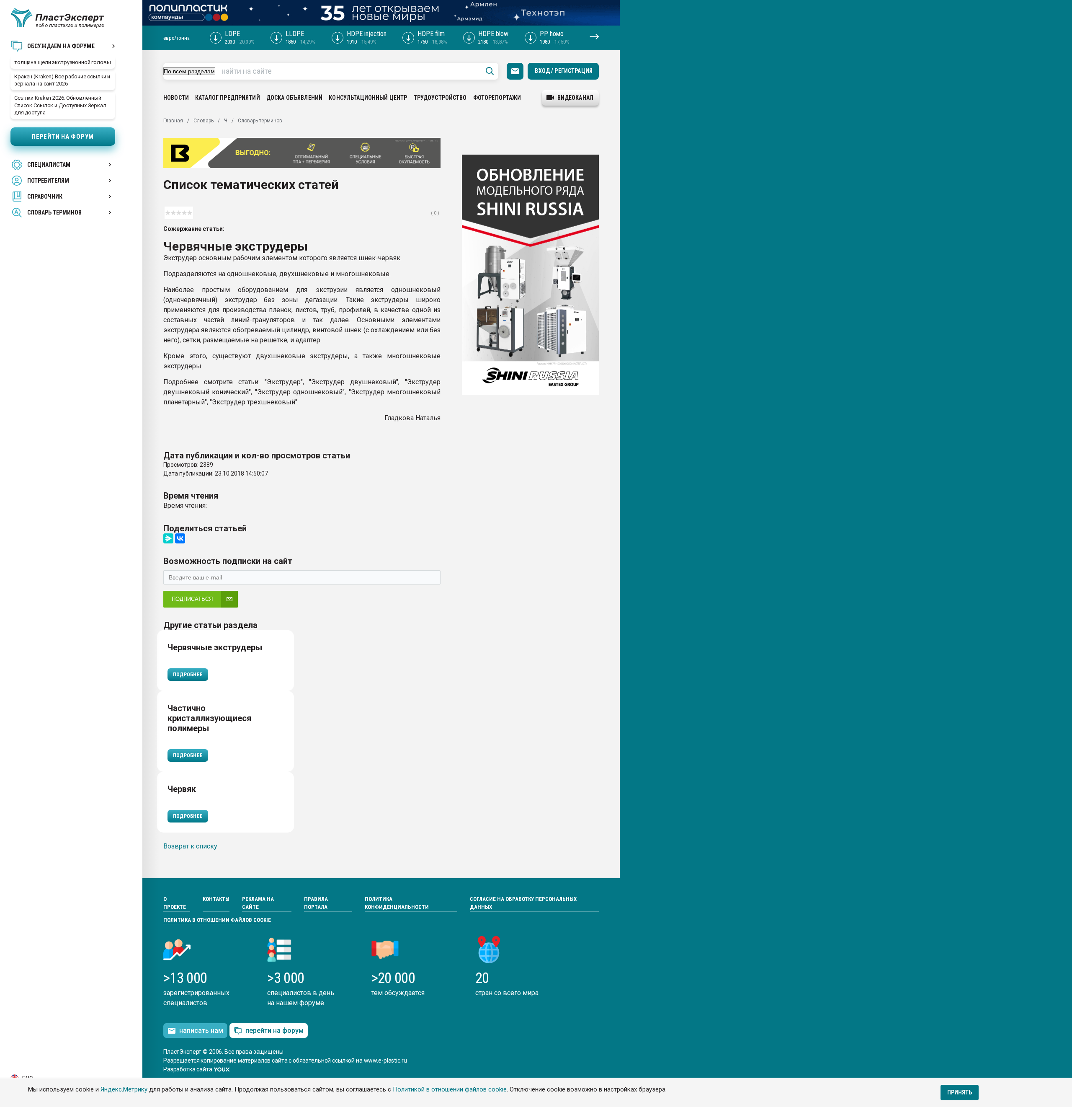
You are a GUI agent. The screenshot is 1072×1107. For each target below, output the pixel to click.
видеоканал (575, 97)
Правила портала (316, 903)
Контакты (216, 899)
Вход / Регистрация (564, 70)
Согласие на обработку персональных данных (523, 903)
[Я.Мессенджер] (168, 538)
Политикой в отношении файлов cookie (450, 1089)
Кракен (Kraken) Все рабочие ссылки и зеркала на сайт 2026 (62, 80)
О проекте (174, 903)
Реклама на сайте (258, 903)
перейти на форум (274, 1031)
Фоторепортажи (497, 97)
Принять (959, 1092)
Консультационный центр (368, 97)
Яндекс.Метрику (123, 1089)
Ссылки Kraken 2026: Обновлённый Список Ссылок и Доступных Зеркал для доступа (60, 105)
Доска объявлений (294, 97)
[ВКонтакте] (180, 538)
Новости (176, 97)
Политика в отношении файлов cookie (217, 920)
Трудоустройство (440, 97)
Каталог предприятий (227, 97)
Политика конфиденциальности (397, 903)
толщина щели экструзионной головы (62, 62)
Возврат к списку (190, 846)
